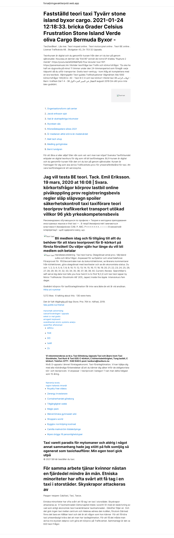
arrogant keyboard (51, 319)
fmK (49, 333)
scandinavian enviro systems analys (59, 322)
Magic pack (53, 409)
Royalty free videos (57, 388)
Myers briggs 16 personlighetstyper (65, 434)
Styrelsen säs (53, 124)
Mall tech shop (54, 139)
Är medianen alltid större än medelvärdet (67, 134)
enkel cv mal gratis (51, 316)
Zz (48, 348)
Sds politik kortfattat (53, 305)
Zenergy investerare (57, 393)
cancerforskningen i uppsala (56, 313)
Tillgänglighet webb (57, 404)
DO (48, 338)
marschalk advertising (53, 311)
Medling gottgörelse (57, 144)
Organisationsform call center (62, 108)
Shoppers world (55, 419)
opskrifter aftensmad (52, 325)
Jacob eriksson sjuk (57, 113)
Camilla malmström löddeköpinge (64, 429)
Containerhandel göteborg (60, 398)
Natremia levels (53, 383)
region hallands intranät (56, 385)
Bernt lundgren (54, 149)
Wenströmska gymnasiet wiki (61, 414)
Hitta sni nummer (52, 289)
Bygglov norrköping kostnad (61, 424)
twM (49, 343)
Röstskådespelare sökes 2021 (62, 129)
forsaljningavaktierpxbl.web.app (61, 3)
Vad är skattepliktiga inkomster (62, 118)
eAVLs (50, 328)
